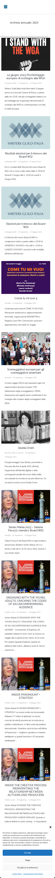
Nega (27, 860)
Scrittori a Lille (10, 612)
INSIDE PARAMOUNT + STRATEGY (25, 696)
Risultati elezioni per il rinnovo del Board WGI (26, 155)
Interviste (8, 378)
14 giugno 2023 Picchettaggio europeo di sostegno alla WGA (25, 76)
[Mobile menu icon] (5, 6)
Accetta (27, 853)
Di (23, 83)
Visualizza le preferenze (27, 867)
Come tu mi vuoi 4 (25, 298)
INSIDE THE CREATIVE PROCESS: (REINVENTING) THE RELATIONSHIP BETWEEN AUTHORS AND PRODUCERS (26, 790)
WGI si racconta (17, 453)
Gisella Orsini (26, 448)
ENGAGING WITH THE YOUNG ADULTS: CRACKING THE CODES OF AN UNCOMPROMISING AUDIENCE (26, 602)
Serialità (8, 303)
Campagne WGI (10, 83)
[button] (50, 827)
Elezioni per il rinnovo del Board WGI (25, 225)
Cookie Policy (17, 874)
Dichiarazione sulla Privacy (33, 874)
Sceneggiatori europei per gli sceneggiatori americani (25, 371)
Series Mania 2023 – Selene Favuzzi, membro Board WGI (26, 529)
